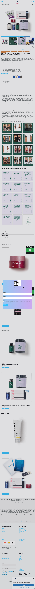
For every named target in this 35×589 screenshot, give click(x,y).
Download (5, 304)
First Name (4, 292)
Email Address (5, 296)
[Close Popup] (31, 280)
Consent (4, 300)
